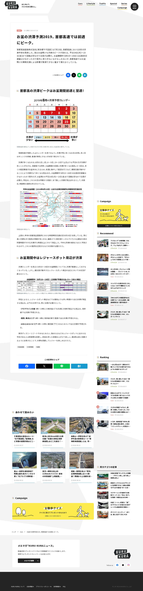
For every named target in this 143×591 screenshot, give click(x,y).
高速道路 (21, 347)
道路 (38, 347)
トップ (14, 532)
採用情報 (56, 586)
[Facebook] (68, 75)
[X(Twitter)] (123, 565)
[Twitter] (74, 75)
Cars (80, 3)
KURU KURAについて (18, 586)
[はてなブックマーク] (85, 75)
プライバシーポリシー (43, 586)
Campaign (122, 7)
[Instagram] (128, 565)
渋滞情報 (30, 347)
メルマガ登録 (29, 560)
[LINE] (79, 75)
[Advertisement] (41, 389)
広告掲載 (29, 586)
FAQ (64, 586)
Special (113, 3)
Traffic (102, 3)
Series (124, 3)
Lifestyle (91, 3)
